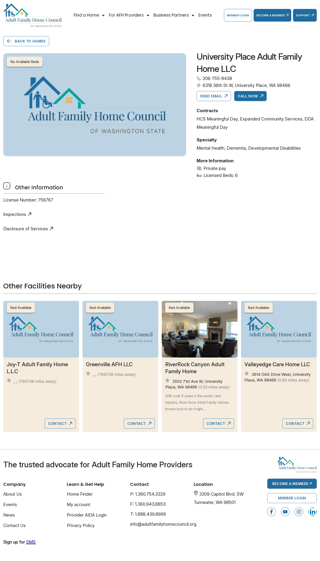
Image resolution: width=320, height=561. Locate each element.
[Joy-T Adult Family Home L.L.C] (41, 329)
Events (205, 15)
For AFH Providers (126, 15)
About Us (12, 494)
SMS (31, 542)
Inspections (14, 214)
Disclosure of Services (25, 228)
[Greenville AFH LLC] (120, 329)
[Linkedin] (312, 511)
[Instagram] (299, 511)
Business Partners (171, 15)
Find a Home (86, 15)
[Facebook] (271, 511)
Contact (58, 423)
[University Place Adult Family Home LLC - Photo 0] (94, 104)
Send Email (211, 96)
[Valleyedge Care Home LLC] (279, 329)
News (9, 515)
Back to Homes (30, 41)
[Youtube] (285, 511)
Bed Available (21, 307)
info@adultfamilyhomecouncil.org (163, 524)
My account (78, 504)
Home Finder (80, 494)
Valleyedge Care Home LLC (277, 364)
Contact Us (14, 525)
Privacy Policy (81, 525)
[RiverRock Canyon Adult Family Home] (199, 329)
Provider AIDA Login (87, 515)
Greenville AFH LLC (109, 364)
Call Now (248, 96)
